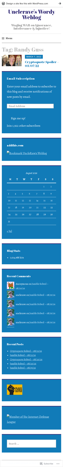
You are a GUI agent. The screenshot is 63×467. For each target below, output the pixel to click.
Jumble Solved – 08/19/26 (42, 295)
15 (44, 200)
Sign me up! (18, 118)
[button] (14, 390)
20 (30, 207)
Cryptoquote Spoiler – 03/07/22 (42, 64)
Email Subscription (21, 78)
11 (16, 200)
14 (37, 200)
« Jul (9, 231)
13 (30, 200)
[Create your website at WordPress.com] (31, 3)
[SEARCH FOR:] (31, 444)
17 (9, 207)
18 (16, 207)
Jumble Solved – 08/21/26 (23, 355)
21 (37, 207)
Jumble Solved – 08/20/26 (23, 363)
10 (9, 200)
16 (51, 200)
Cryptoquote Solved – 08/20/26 (26, 359)
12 (23, 200)
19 (23, 207)
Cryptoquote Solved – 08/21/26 (26, 351)
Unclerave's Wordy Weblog (31, 14)
